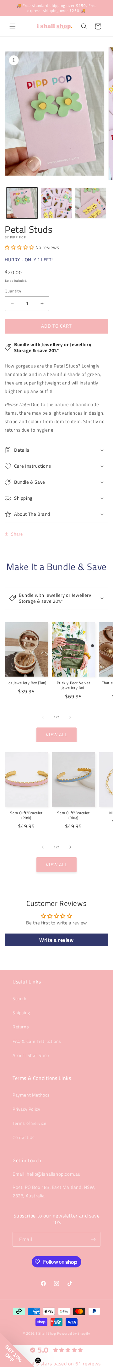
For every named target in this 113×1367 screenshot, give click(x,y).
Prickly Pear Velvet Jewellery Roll (73, 685)
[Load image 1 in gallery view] (22, 203)
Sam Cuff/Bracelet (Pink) (26, 815)
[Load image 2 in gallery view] (56, 203)
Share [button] (17, 534)
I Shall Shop (46, 1333)
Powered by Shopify (73, 1333)
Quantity (13, 291)
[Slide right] (70, 717)
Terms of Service (29, 1123)
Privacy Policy (26, 1109)
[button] (12, 26)
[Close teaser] (38, 1360)
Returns (21, 1026)
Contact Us (24, 1137)
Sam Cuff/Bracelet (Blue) (73, 815)
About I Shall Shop (31, 1055)
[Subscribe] (93, 1239)
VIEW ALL (56, 734)
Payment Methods (31, 1095)
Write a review (56, 940)
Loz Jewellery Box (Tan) (26, 682)
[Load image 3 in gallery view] (90, 203)
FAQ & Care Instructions (37, 1041)
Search (20, 998)
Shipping (21, 1012)
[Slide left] (43, 717)
